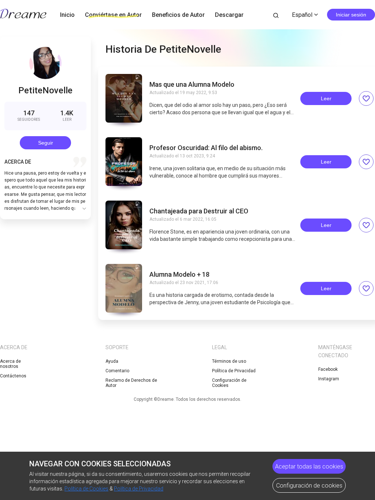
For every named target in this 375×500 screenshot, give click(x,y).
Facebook (328, 369)
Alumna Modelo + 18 (179, 274)
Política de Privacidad (234, 370)
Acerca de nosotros (10, 364)
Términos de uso (229, 361)
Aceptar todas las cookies (309, 466)
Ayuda (111, 361)
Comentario (117, 370)
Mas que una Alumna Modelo (191, 84)
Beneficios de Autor (178, 14)
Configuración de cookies (309, 485)
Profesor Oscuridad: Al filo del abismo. (206, 148)
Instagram (328, 378)
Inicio (67, 14)
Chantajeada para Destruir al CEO (198, 211)
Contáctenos (13, 375)
